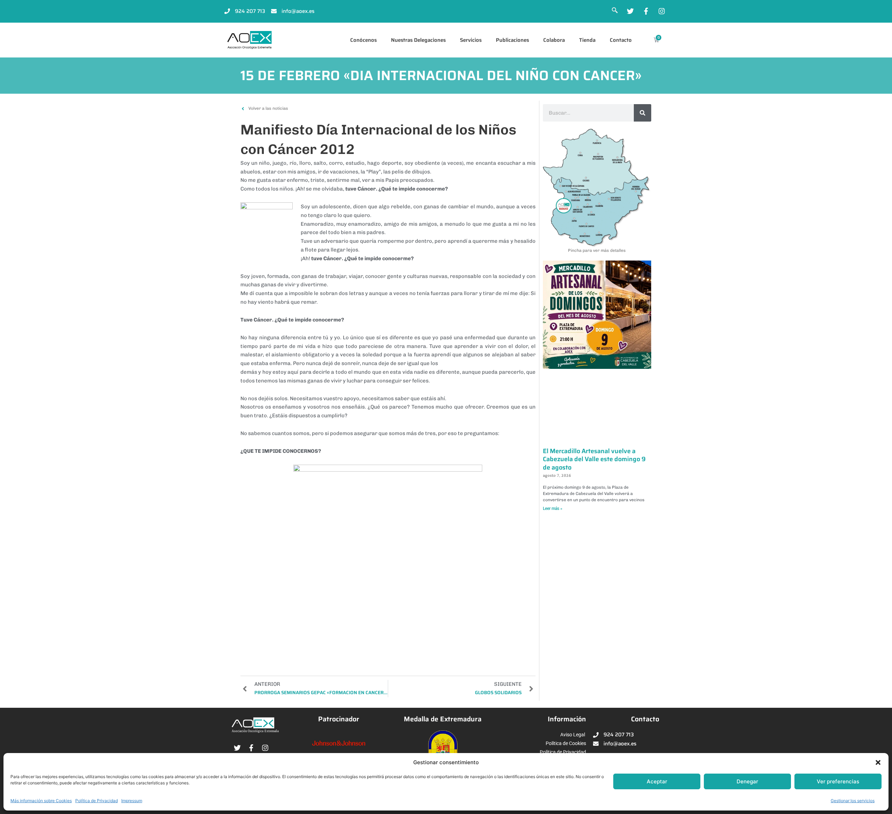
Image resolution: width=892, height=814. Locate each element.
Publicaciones (512, 40)
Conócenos (363, 40)
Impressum (131, 800)
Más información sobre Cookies (41, 800)
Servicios (471, 40)
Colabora (554, 40)
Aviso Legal (572, 734)
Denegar (747, 781)
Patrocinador (338, 719)
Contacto (621, 40)
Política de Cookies (566, 743)
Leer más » (552, 508)
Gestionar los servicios (853, 800)
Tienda (587, 40)
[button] (878, 762)
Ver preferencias (838, 781)
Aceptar (657, 781)
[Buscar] (642, 113)
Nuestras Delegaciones (418, 40)
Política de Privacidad (96, 800)
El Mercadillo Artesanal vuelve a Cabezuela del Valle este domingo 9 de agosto (594, 459)
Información (567, 719)
